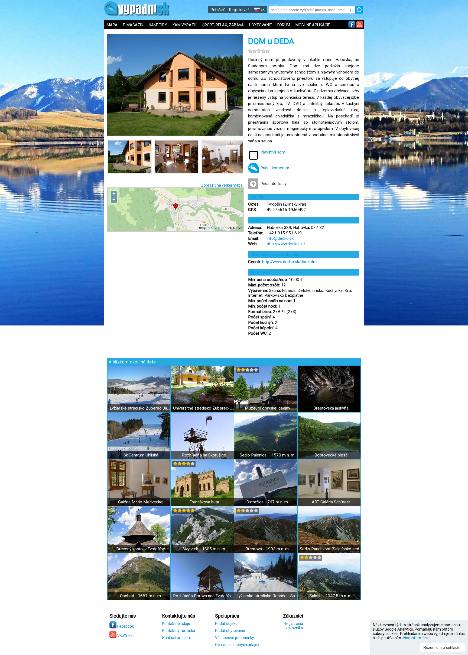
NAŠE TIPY (158, 25)
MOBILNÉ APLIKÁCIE (312, 25)
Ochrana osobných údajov (237, 645)
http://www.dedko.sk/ (286, 243)
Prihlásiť (218, 10)
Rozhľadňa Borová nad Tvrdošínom (204, 595)
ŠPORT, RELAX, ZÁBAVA (223, 25)
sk (262, 9)
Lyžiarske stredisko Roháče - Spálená (267, 595)
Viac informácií (415, 638)
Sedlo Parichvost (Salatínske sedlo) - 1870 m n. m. (331, 549)
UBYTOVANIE (260, 25)
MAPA (112, 25)
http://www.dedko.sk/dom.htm (289, 261)
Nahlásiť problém (176, 637)
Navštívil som (273, 152)
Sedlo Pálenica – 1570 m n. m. (267, 455)
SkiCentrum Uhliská (140, 455)
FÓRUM (283, 25)
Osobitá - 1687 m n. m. (141, 595)
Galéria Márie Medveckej (140, 502)
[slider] (259, 51)
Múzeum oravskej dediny (267, 408)
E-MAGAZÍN (133, 25)
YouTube (124, 636)
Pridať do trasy (273, 183)
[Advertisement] (404, 179)
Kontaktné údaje (176, 623)
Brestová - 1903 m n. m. (267, 549)
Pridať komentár (274, 167)
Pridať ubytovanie (230, 630)
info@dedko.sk (280, 238)
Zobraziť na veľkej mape (222, 185)
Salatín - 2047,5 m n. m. (331, 595)
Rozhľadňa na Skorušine (204, 455)
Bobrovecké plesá (330, 455)
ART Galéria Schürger (331, 502)
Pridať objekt (226, 623)
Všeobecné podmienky (234, 637)
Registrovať (239, 10)
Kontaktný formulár (179, 630)
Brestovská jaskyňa (331, 408)
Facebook (125, 626)
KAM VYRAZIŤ (185, 25)
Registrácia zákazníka (293, 625)
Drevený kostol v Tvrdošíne (140, 549)
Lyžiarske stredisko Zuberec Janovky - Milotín (141, 408)
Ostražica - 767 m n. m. (267, 502)
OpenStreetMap (213, 228)
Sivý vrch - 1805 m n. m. (204, 549)
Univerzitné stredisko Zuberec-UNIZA (204, 408)
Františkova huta (204, 502)
